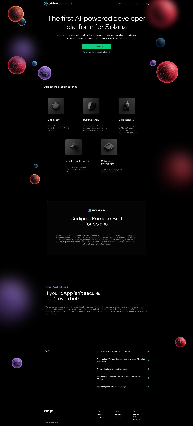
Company (139, 3)
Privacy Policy (54, 422)
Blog (147, 3)
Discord (135, 419)
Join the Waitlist (96, 46)
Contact (117, 417)
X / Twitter (136, 417)
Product (119, 3)
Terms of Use (47, 422)
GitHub (135, 414)
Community (129, 3)
